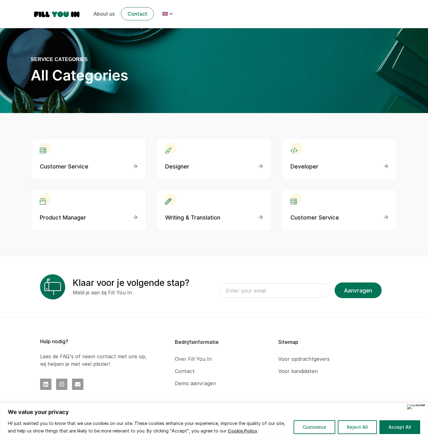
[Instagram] (61, 384)
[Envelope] (77, 384)
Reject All (357, 427)
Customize (314, 427)
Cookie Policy (242, 430)
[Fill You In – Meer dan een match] (57, 13)
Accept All (400, 427)
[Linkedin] (45, 384)
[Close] (416, 406)
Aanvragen (358, 290)
